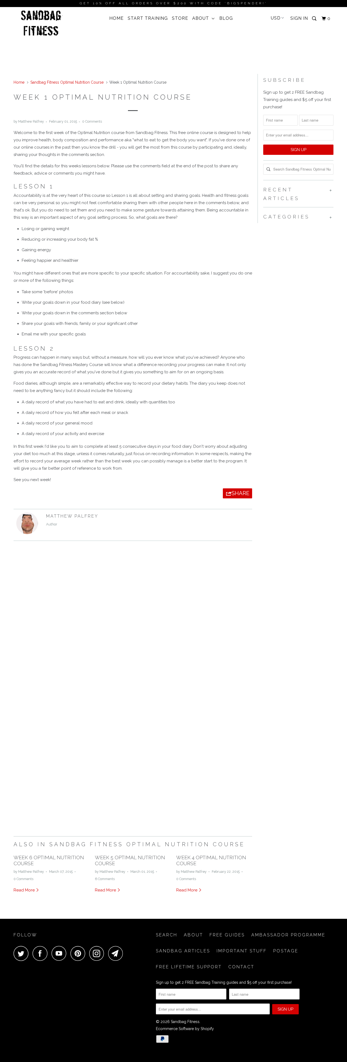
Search (166, 934)
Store (180, 18)
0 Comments (92, 121)
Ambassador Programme (288, 934)
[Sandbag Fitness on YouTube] (60, 953)
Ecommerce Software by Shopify (185, 1029)
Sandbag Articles (183, 950)
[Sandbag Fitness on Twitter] (22, 953)
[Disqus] (133, 619)
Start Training (148, 18)
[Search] (315, 19)
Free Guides (227, 934)
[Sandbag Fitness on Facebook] (41, 953)
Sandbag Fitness (185, 1021)
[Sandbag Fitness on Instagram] (98, 953)
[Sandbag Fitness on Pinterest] (79, 953)
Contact (241, 966)
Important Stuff (242, 950)
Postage (285, 950)
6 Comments (105, 879)
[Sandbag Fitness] (41, 24)
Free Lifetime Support (189, 966)
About (202, 18)
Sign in (299, 18)
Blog (226, 18)
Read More (25, 890)
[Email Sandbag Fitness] (117, 953)
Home (116, 18)
